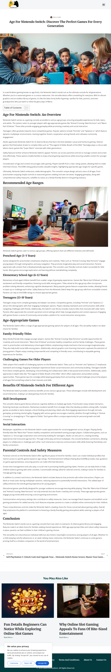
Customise (14, 663)
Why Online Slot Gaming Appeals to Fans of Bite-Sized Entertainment (83, 629)
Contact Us (101, 660)
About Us (88, 660)
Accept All (42, 663)
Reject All (28, 663)
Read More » (8, 637)
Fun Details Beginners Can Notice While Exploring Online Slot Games (25, 629)
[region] (28, 655)
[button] (103, 4)
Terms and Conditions (69, 660)
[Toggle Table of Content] (25, 108)
